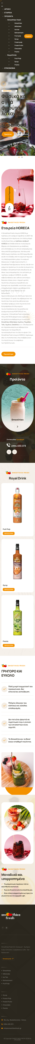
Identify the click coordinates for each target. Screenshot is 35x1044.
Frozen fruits (7, 1002)
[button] (19, 157)
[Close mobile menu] (2, 6)
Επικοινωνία (23, 134)
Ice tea (5, 977)
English (28, 36)
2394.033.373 (18, 445)
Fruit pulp (6, 984)
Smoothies (17, 419)
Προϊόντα (7, 134)
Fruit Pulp (6, 529)
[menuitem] (7, 9)
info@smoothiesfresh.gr (12, 1028)
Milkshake (6, 974)
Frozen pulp (7, 998)
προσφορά (20, 439)
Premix (5, 641)
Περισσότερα (8, 354)
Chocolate (6, 1005)
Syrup (5, 585)
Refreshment (7, 980)
